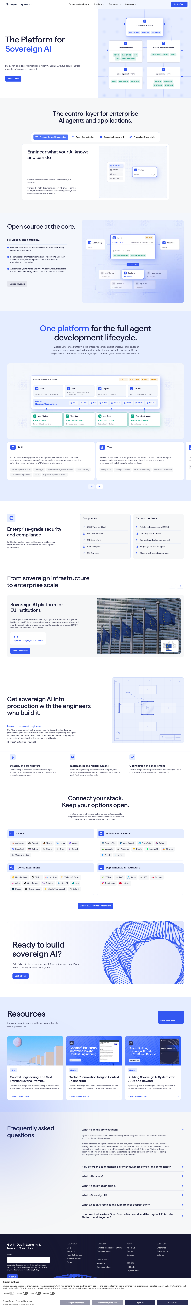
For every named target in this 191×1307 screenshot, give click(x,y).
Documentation (104, 1251)
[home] (19, 4)
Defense (160, 1255)
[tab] (50, 137)
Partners (130, 1251)
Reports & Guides (74, 1255)
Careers (130, 1255)
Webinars (71, 1251)
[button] (79, 4)
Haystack (101, 1263)
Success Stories (74, 1258)
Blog (69, 1248)
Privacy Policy (33, 1270)
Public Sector (163, 1251)
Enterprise (161, 1248)
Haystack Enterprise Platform (109, 1248)
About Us (131, 1248)
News (69, 1262)
